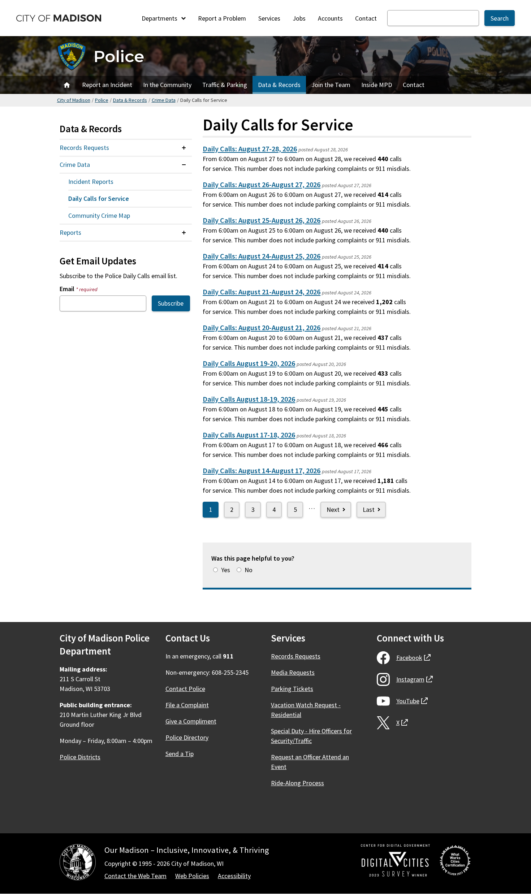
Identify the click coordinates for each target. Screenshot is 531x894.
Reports (70, 232)
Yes (225, 570)
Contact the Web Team (135, 876)
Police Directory (186, 737)
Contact (366, 18)
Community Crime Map (99, 215)
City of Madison (73, 100)
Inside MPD (376, 85)
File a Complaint (187, 705)
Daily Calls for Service (98, 198)
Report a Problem (222, 18)
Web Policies (192, 876)
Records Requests (84, 147)
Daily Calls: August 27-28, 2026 (250, 149)
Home (67, 85)
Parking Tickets (292, 688)
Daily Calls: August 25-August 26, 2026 (261, 220)
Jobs (299, 18)
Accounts (330, 18)
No (248, 570)
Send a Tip (179, 754)
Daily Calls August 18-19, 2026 (249, 399)
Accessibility (234, 876)
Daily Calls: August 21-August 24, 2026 (261, 292)
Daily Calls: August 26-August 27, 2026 (261, 184)
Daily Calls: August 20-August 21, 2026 (261, 327)
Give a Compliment (190, 721)
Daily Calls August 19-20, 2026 (249, 363)
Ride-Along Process (297, 783)
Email (79, 289)
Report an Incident (107, 85)
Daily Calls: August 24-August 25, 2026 (261, 256)
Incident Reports (90, 181)
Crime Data (164, 100)
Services (269, 18)
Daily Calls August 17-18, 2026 (249, 435)
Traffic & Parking (224, 85)
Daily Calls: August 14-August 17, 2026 (261, 470)
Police (119, 56)
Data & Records (279, 85)
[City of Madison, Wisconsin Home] (78, 863)
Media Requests (293, 672)
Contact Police (185, 688)
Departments (160, 18)
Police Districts (80, 757)
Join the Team (330, 85)
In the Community (167, 85)
